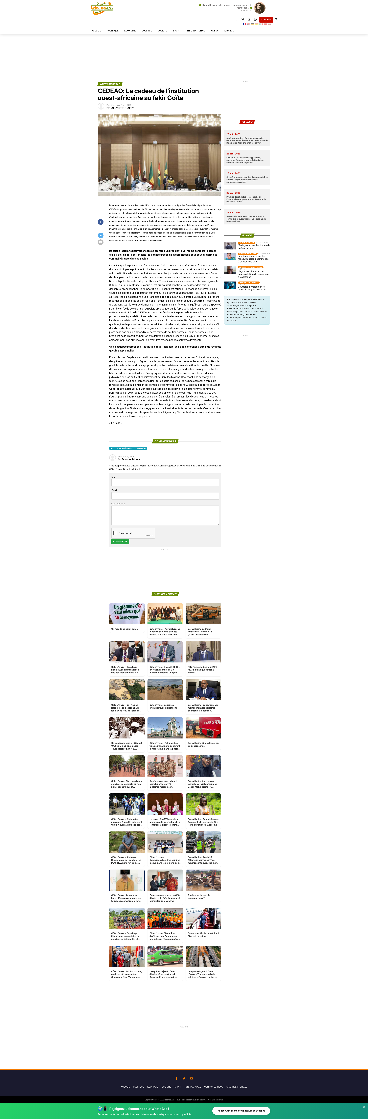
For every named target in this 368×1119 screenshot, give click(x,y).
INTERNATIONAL (196, 30)
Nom (113, 477)
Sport (178, 1087)
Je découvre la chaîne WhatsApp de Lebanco (241, 1110)
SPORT (177, 30)
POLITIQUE (113, 30)
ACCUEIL (96, 30)
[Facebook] (176, 1078)
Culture (166, 1087)
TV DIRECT (267, 20)
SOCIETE (162, 30)
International (193, 1087)
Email (114, 490)
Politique (138, 1087)
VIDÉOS (214, 30)
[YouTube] (191, 1078)
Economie (152, 1087)
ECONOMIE (130, 30)
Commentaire (118, 503)
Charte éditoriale (236, 1087)
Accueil (125, 1087)
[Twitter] (184, 1078)
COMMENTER (120, 541)
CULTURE (147, 30)
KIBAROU (229, 30)
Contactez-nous (213, 1087)
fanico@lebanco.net (246, 314)
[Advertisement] (184, 51)
